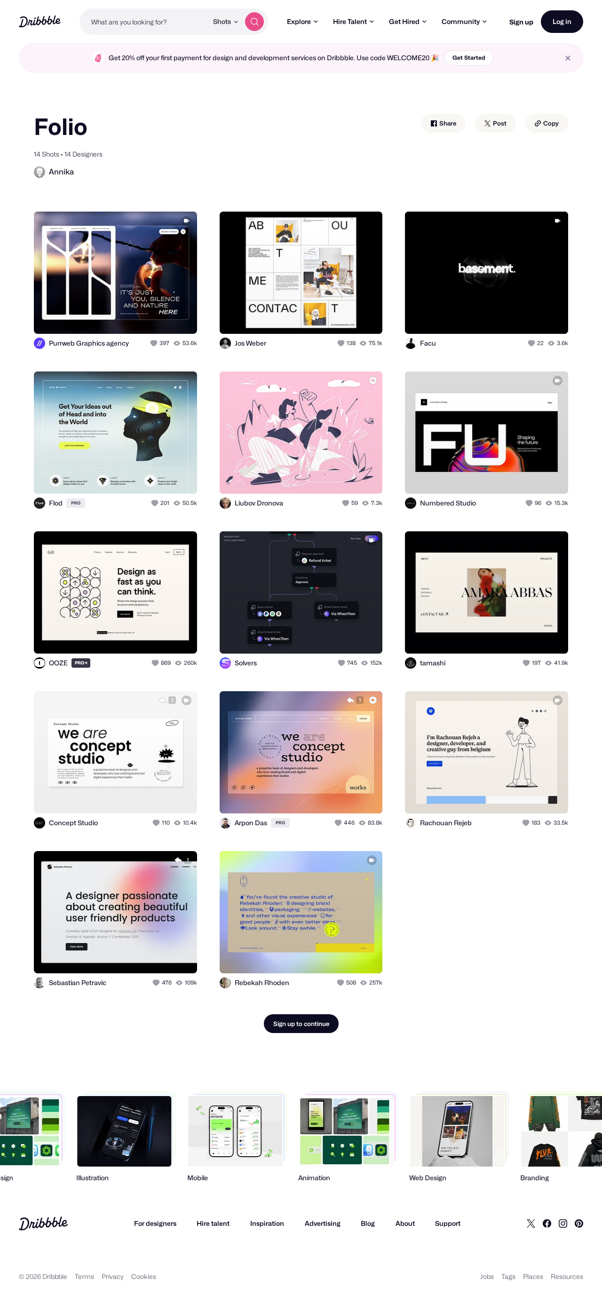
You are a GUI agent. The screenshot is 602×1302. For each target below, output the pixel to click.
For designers (155, 1223)
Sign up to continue (301, 1023)
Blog (368, 1223)
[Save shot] (161, 316)
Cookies (143, 1276)
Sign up (521, 22)
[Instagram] (563, 1223)
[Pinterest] (579, 1223)
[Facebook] (547, 1223)
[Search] (254, 21)
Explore (299, 21)
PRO (75, 502)
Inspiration (267, 1223)
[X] (531, 1223)
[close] (568, 58)
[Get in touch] (142, 316)
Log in (562, 21)
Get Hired (404, 21)
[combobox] (143, 21)
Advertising (323, 1223)
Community (461, 21)
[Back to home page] (40, 21)
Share (447, 123)
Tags (508, 1276)
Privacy (113, 1276)
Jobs (487, 1276)
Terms (84, 1276)
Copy (550, 123)
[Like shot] (180, 316)
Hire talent (213, 1223)
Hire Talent (350, 21)
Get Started (468, 57)
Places (533, 1276)
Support (447, 1223)
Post (499, 123)
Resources (567, 1276)
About (405, 1223)
